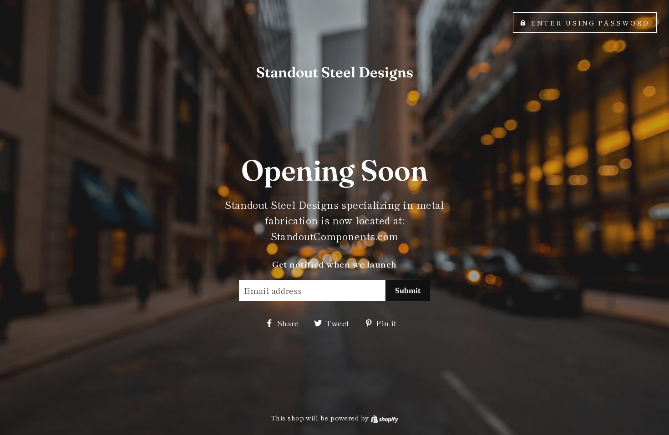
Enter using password (590, 22)
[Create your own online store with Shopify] (384, 417)
